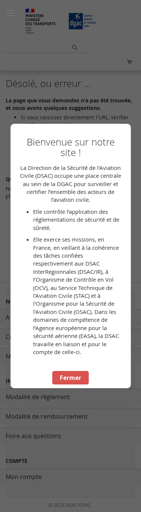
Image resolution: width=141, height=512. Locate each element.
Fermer (70, 378)
